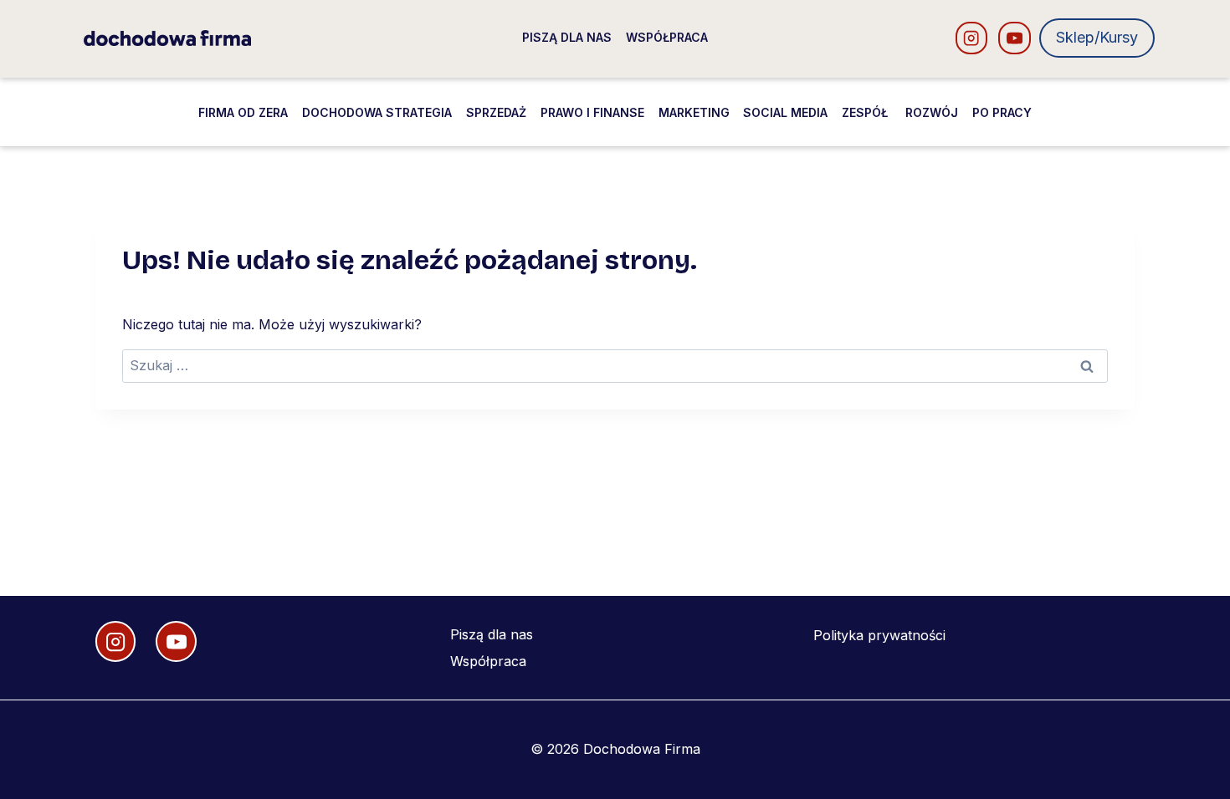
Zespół (866, 112)
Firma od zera (243, 112)
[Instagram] (972, 38)
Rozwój (931, 112)
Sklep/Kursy (1097, 37)
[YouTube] (1014, 38)
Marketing (694, 112)
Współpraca (667, 37)
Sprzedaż (496, 112)
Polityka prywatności (879, 635)
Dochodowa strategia (377, 112)
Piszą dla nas (567, 37)
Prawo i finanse (592, 112)
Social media (785, 112)
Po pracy (1002, 112)
